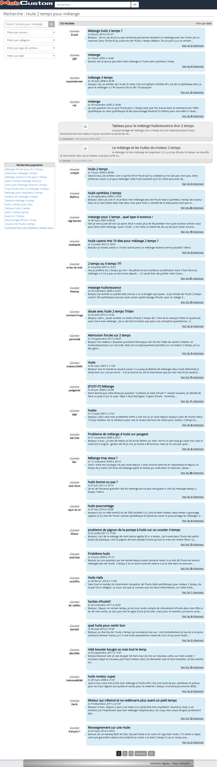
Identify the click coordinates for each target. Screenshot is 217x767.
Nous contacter (181, 763)
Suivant (140, 753)
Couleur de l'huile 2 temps (20, 223)
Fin (151, 753)
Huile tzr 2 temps (15, 216)
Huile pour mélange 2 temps (21, 173)
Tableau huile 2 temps (17, 208)
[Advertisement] (29, 112)
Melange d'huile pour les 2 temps (24, 169)
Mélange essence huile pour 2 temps (26, 177)
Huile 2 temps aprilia (17, 212)
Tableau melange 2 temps (19, 200)
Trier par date (204, 23)
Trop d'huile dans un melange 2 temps (27, 188)
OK (135, 4)
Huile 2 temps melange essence (23, 181)
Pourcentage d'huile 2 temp (20, 220)
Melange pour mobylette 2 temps (24, 192)
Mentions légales (160, 763)
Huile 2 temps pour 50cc (19, 204)
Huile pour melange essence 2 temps (26, 184)
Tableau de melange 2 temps (21, 196)
